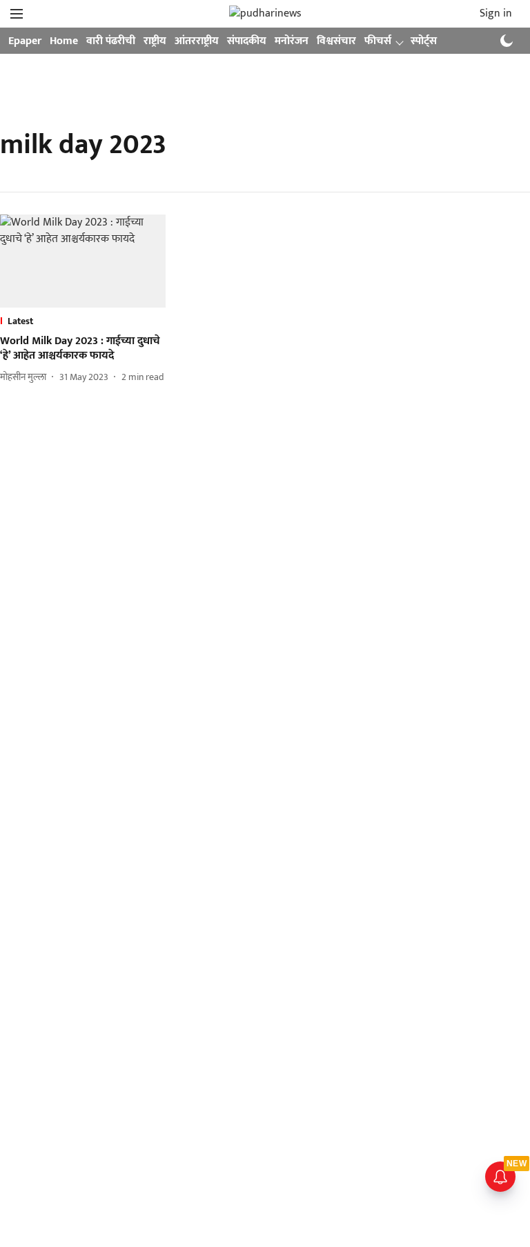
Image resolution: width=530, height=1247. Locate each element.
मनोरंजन (291, 41)
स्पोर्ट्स (424, 41)
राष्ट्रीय (155, 41)
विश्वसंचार (336, 41)
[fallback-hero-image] (83, 261)
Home (64, 41)
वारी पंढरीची (110, 41)
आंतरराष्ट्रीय (197, 41)
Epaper (24, 41)
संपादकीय (246, 41)
